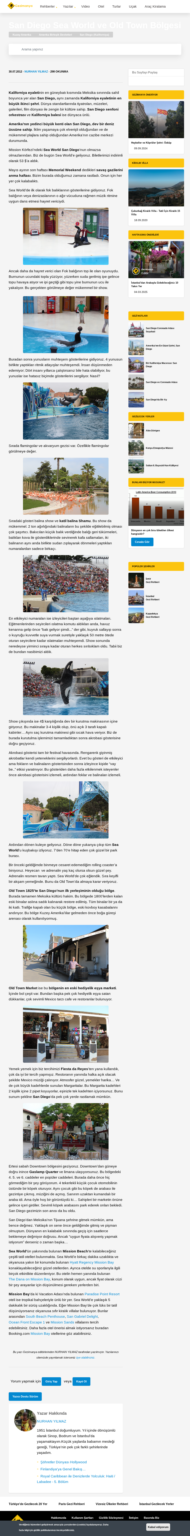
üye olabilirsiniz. (85, 1357)
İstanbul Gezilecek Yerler (156, 1504)
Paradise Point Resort (102, 1294)
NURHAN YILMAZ (36, 71)
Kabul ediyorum (158, 1527)
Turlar (116, 6)
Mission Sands (62, 1322)
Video (85, 6)
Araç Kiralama (155, 6)
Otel (101, 6)
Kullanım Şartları (82, 1517)
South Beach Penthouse (45, 1316)
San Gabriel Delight (82, 1316)
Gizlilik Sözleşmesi (111, 1517)
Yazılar (68, 6)
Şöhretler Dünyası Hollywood (63, 1462)
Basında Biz (151, 1517)
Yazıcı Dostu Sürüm (25, 1396)
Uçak (133, 6)
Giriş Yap (51, 1381)
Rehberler (47, 6)
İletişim (133, 1517)
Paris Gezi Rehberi (72, 1504)
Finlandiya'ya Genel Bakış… (63, 1469)
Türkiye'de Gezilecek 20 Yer (28, 1504)
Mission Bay (40, 1334)
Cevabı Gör (142, 541)
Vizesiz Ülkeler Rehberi (112, 1504)
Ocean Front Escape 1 (27, 1322)
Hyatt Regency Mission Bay (92, 1262)
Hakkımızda (58, 1517)
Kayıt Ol (81, 1381)
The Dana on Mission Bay (29, 1279)
